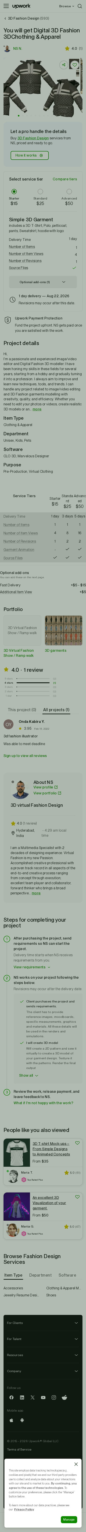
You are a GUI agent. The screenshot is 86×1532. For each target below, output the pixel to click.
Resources (15, 1355)
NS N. (17, 48)
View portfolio (45, 793)
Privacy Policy (24, 1509)
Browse (65, 6)
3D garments (55, 650)
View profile (43, 787)
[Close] (76, 1464)
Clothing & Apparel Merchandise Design (64, 1288)
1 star (9, 695)
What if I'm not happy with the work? (43, 1103)
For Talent (14, 1339)
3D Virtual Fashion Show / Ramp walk (19, 653)
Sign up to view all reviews (25, 756)
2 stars (9, 691)
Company (14, 1371)
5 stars (9, 678)
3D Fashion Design (33, 138)
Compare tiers (65, 179)
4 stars (8, 682)
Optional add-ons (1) (35, 282)
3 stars (9, 686)
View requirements (29, 967)
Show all (26, 1075)
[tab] (22, 709)
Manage (69, 1519)
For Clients (15, 1323)
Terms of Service (19, 1449)
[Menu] (6, 6)
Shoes (51, 1295)
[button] (18, 115)
